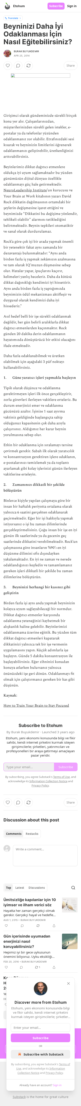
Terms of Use (61, 777)
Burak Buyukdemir (26, 51)
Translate (13, 18)
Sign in (72, 6)
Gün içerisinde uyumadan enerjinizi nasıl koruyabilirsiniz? (26, 941)
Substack (19, 1097)
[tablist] (22, 833)
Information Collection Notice (48, 781)
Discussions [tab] (37, 888)
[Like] (7, 65)
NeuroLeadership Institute (25, 190)
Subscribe (56, 6)
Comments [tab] (13, 834)
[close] (68, 983)
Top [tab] (8, 888)
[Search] (73, 887)
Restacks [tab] (32, 834)
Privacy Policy (54, 1073)
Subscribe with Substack (44, 1054)
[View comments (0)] (18, 65)
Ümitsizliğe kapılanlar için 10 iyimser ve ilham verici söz (29, 902)
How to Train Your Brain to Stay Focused (36, 705)
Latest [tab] (19, 888)
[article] (40, 912)
